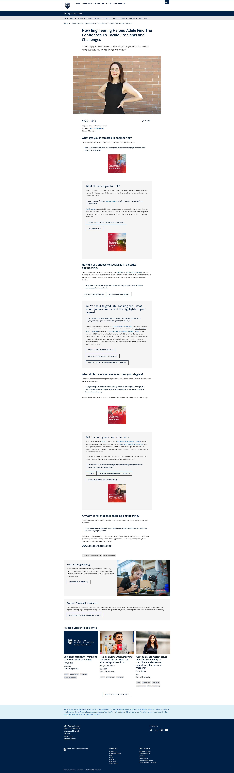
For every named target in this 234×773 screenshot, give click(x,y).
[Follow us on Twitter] (151, 730)
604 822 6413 (68, 736)
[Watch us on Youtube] (166, 730)
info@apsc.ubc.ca (70, 739)
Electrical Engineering (96, 128)
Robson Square (143, 758)
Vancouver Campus (144, 751)
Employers (132, 18)
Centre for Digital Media (146, 760)
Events (111, 757)
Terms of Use (80, 769)
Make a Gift (112, 761)
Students (80, 18)
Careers (111, 759)
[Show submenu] (75, 18)
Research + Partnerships (94, 18)
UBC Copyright (89, 769)
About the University (115, 753)
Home (66, 18)
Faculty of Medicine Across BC (148, 762)
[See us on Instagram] (161, 730)
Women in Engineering (109, 555)
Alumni (115, 18)
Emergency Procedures (69, 769)
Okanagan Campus (144, 753)
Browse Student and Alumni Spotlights (85, 615)
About (72, 18)
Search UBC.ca (113, 763)
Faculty (107, 18)
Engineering (86, 555)
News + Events (143, 18)
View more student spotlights (117, 694)
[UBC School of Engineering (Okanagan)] (117, 546)
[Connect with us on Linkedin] (156, 730)
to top (228, 768)
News (111, 755)
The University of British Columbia (67, 5)
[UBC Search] (167, 3)
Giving (123, 18)
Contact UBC (113, 751)
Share (147, 121)
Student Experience (96, 555)
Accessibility (97, 769)
